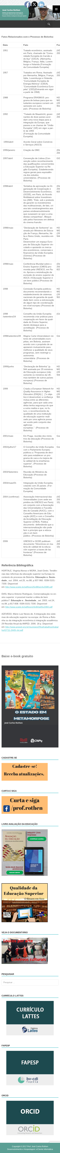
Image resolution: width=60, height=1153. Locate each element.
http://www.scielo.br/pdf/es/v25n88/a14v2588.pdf (28, 587)
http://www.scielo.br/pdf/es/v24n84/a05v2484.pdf (28, 607)
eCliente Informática (44, 1149)
